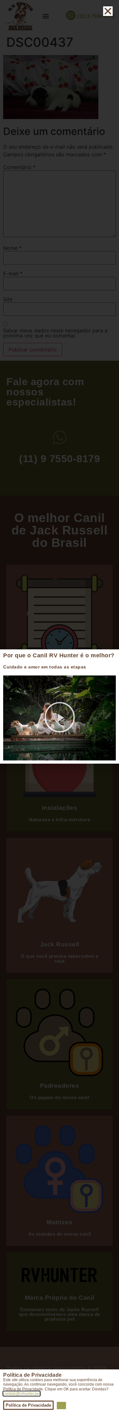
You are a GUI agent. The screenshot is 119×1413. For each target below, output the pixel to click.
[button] (60, 718)
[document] (59, 706)
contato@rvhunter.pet (21, 1393)
